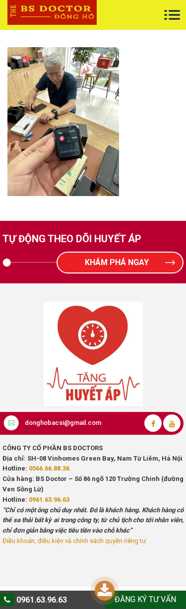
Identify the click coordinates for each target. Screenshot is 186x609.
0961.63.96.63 (49, 499)
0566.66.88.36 (49, 468)
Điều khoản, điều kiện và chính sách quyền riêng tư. (74, 540)
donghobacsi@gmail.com (63, 422)
